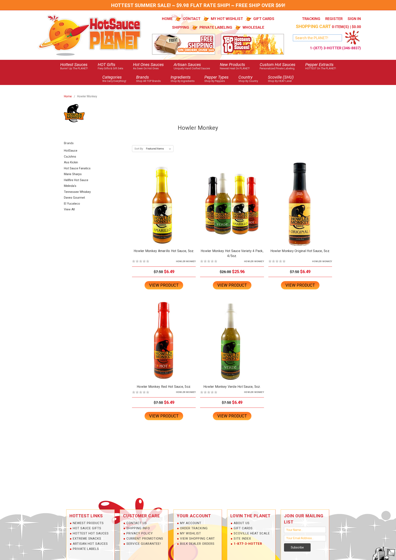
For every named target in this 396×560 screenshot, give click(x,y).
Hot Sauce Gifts (87, 528)
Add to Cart (164, 207)
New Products (235, 66)
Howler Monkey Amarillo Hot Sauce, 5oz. (164, 251)
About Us (242, 523)
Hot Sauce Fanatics (77, 168)
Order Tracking (194, 528)
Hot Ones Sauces (148, 66)
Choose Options (232, 207)
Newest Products (88, 523)
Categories (114, 79)
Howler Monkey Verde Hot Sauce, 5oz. (232, 387)
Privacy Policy (139, 533)
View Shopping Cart (197, 538)
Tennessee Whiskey (77, 192)
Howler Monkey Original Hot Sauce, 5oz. (300, 251)
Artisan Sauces (192, 66)
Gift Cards (263, 19)
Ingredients (182, 79)
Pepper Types (216, 79)
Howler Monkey (87, 96)
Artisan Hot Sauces (90, 544)
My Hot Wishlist (227, 19)
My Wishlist (190, 533)
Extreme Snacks (87, 538)
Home (167, 19)
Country (248, 79)
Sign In (354, 19)
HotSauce (70, 150)
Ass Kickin (71, 162)
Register (334, 19)
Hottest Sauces (74, 66)
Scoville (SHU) (281, 79)
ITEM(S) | (328, 27)
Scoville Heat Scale (252, 533)
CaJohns (70, 156)
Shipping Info (138, 528)
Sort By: (139, 148)
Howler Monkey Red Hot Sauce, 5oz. (164, 387)
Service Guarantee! (143, 544)
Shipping (180, 27)
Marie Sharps (73, 174)
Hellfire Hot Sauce (76, 180)
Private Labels (86, 549)
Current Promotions (144, 538)
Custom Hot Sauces (277, 66)
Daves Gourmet (74, 197)
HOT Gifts (110, 66)
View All (69, 209)
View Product (164, 285)
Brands (148, 79)
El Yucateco (72, 203)
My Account (190, 523)
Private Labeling (215, 27)
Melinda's (70, 186)
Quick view (164, 200)
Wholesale (253, 27)
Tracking (311, 19)
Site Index (242, 538)
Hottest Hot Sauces (91, 533)
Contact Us (136, 523)
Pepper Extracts (320, 66)
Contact (191, 19)
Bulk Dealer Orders (197, 544)
